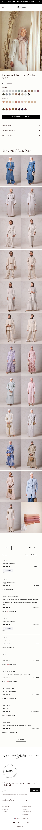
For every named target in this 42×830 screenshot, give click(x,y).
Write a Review (35, 548)
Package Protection (26, 812)
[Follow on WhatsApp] (28, 822)
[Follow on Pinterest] (23, 822)
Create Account (5, 806)
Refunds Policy (25, 814)
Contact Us (4, 812)
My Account (5, 804)
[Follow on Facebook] (14, 822)
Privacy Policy (25, 809)
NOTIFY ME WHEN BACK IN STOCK (21, 116)
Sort (26, 555)
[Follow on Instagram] (18, 822)
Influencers (5, 809)
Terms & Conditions (26, 806)
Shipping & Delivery (26, 804)
